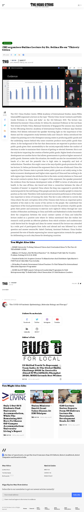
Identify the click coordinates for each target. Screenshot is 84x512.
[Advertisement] (42, 24)
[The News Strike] (42, 5)
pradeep (14, 282)
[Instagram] (47, 321)
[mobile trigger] (4, 5)
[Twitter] (37, 321)
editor (14, 60)
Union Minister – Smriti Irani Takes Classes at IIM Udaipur (41, 409)
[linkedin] (27, 330)
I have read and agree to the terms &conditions (20, 499)
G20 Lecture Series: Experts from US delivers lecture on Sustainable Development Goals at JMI (69, 413)
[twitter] (80, 283)
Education (7, 43)
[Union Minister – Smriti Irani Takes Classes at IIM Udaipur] (42, 396)
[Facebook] (78, 283)
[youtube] (57, 321)
